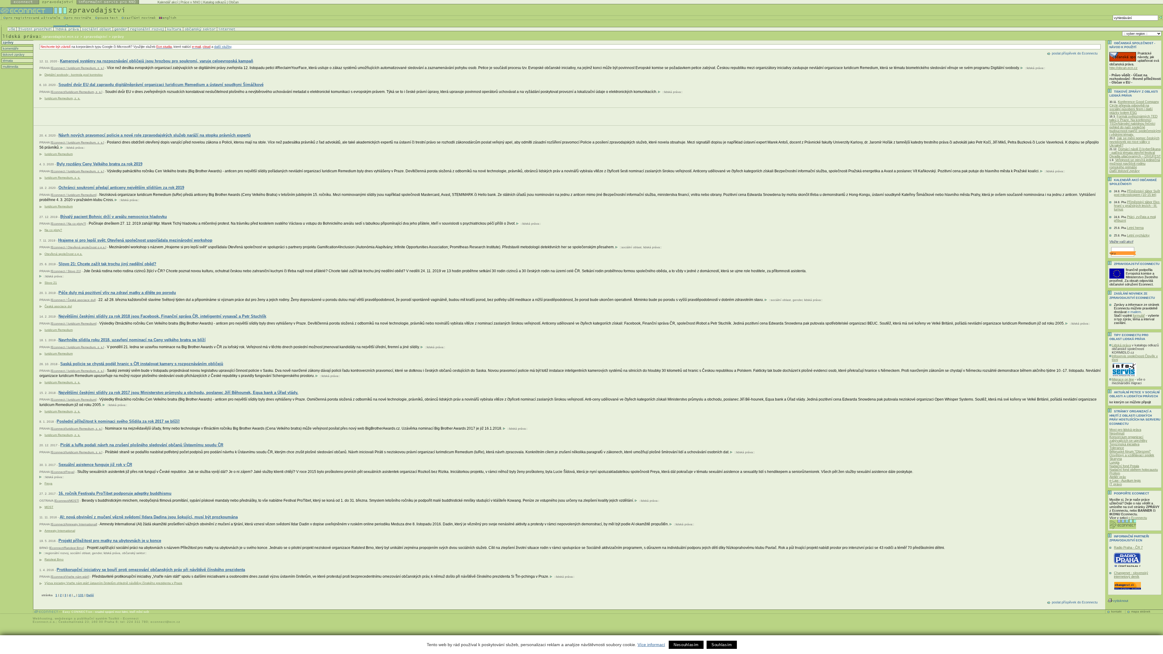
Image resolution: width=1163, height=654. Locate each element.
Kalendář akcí (167, 2)
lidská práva (1035, 68)
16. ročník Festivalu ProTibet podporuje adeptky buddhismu (114, 493)
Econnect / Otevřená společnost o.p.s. (78, 247)
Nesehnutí (1117, 433)
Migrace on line (1123, 379)
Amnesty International (60, 530)
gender (797, 300)
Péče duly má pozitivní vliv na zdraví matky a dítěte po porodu (117, 292)
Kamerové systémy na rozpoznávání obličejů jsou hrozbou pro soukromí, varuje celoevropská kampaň (156, 61)
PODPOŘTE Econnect (1131, 493)
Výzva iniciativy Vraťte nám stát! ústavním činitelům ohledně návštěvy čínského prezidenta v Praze (113, 583)
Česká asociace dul (58, 306)
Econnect (131, 618)
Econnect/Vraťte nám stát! (69, 576)
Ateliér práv (1117, 477)
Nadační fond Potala (1124, 466)
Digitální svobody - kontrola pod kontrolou (74, 74)
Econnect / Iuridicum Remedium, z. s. (77, 68)
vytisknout (1120, 601)
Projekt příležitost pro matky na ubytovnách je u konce (109, 540)
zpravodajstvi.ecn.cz (60, 36)
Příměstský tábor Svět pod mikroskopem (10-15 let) (1137, 193)
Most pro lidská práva (1125, 429)
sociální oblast (631, 247)
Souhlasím (721, 644)
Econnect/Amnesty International (73, 524)
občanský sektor (133, 553)
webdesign (64, 618)
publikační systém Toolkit (98, 618)
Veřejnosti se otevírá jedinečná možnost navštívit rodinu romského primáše (1134, 163)
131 (81, 595)
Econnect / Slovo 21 (65, 271)
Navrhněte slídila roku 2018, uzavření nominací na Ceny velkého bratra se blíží (132, 340)
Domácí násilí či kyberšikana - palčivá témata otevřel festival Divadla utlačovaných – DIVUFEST (1135, 152)
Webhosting (42, 618)
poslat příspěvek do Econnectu (1075, 53)
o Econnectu (1137, 518)
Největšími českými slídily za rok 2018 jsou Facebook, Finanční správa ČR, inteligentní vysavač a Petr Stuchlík (162, 316)
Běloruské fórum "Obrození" (1130, 451)
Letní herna (1135, 228)
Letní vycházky (1138, 235)
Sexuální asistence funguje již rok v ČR (95, 464)
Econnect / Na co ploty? (68, 223)
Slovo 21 (51, 282)
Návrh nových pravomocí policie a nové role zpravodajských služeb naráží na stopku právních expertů (154, 135)
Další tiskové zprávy (1124, 171)
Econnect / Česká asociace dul (73, 300)
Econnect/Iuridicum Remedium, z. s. (76, 92)
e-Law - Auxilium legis (1125, 480)
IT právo (1115, 484)
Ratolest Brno (54, 559)
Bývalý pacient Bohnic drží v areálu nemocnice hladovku (113, 216)
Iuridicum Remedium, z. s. (62, 98)
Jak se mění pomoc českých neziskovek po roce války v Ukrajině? (1134, 141)
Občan (234, 2)
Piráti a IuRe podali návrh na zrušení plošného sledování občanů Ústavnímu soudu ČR (141, 445)
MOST (49, 507)
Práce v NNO (190, 2)
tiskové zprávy (13, 54)
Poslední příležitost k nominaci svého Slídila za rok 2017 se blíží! (118, 421)
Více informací (651, 644)
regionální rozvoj (56, 553)
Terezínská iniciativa (1124, 444)
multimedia (10, 66)
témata (7, 60)
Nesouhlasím (686, 644)
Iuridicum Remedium (59, 154)
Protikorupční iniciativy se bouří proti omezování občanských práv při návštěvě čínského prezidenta (151, 569)
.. (74, 595)
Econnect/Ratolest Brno (66, 548)
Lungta (1114, 462)
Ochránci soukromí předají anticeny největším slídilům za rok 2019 (121, 187)
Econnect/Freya (62, 472)
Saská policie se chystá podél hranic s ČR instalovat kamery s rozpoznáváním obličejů (141, 364)
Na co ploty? (53, 230)
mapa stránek (1140, 611)
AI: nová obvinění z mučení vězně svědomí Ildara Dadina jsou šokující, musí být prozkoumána (149, 517)
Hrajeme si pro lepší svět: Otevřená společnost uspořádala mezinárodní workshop (135, 240)
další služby (222, 46)
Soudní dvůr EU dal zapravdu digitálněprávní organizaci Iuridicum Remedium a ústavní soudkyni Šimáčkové (160, 84)
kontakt (1116, 611)
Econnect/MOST (66, 500)
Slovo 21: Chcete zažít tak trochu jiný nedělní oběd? (107, 264)
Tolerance (1116, 448)
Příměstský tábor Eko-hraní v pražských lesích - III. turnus (1137, 205)
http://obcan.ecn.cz (1123, 68)
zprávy (7, 42)
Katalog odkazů (214, 2)
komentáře (10, 48)
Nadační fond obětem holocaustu (1133, 469)
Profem (1114, 473)
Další (90, 595)
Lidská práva (1121, 345)
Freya (48, 483)
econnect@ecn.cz (165, 621)
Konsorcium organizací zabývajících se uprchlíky (1128, 438)
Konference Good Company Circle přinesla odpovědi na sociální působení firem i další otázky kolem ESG (1134, 107)
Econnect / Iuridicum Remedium (73, 195)
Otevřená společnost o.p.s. (63, 254)
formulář (1139, 315)
